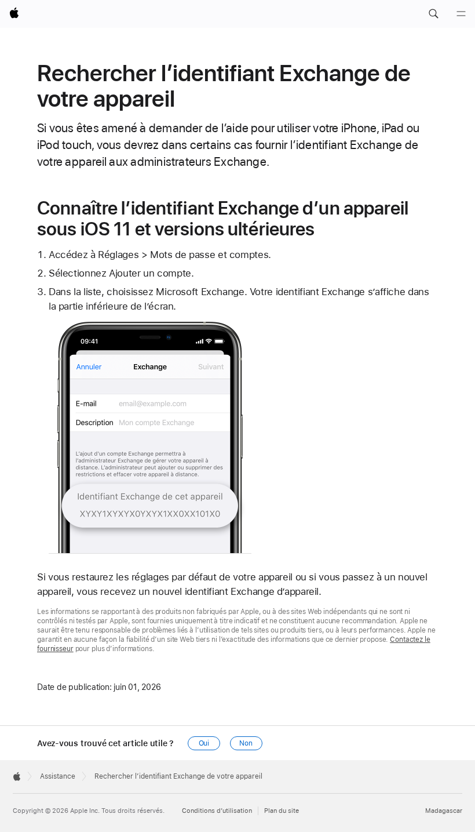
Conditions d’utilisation (217, 811)
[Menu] (461, 14)
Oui (204, 743)
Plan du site (281, 811)
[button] (433, 14)
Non (246, 743)
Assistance (57, 776)
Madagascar (443, 811)
